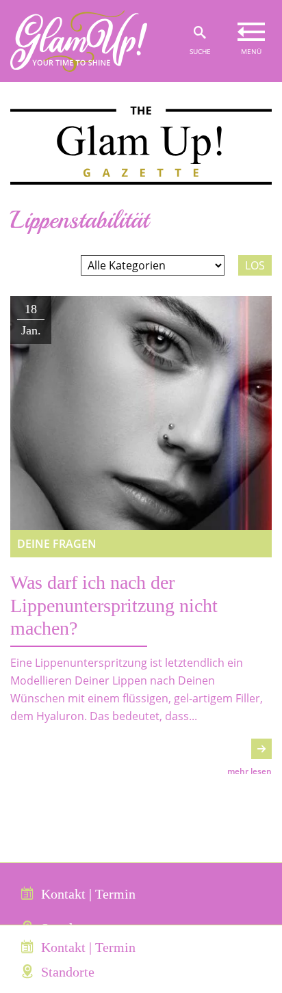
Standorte (67, 971)
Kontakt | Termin (88, 893)
